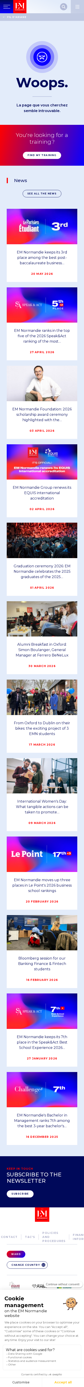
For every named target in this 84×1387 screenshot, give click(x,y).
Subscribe (20, 1193)
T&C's (30, 1237)
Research (63, 6)
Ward (16, 1254)
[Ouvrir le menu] (77, 6)
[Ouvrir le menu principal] (6, 6)
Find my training (42, 155)
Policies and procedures (53, 1237)
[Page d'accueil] (19, 6)
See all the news (42, 193)
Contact (9, 1237)
